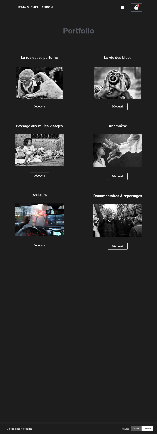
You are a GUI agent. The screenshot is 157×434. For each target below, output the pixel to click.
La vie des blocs (118, 57)
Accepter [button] (147, 429)
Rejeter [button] (136, 429)
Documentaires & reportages (117, 196)
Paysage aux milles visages (39, 126)
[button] (122, 7)
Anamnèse (118, 126)
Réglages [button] (124, 429)
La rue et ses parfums (39, 57)
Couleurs (39, 195)
